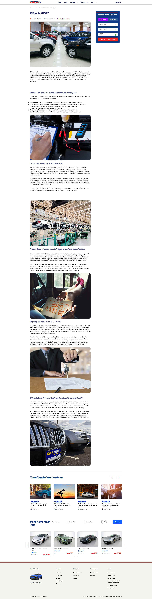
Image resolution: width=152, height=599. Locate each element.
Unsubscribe (111, 588)
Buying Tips (59, 581)
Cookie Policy (111, 578)
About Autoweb (77, 572)
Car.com (92, 575)
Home (31, 7)
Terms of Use (111, 572)
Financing (58, 584)
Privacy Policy (111, 575)
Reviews (58, 578)
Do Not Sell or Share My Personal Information (114, 581)
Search (117, 522)
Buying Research (45, 7)
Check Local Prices (108, 39)
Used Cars (112, 19)
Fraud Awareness (112, 585)
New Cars (103, 19)
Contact (75, 578)
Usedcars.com (94, 572)
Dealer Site (76, 575)
